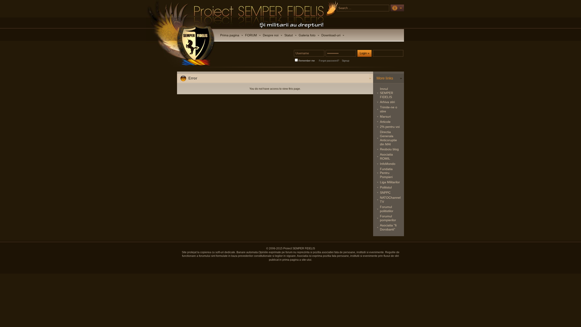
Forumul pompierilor (388, 218)
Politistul (386, 187)
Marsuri (385, 116)
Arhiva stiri (387, 102)
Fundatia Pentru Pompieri (386, 173)
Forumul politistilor (386, 209)
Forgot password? (329, 60)
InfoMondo (387, 164)
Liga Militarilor (390, 182)
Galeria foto (307, 35)
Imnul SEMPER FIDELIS (386, 93)
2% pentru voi (390, 127)
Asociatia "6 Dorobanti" (388, 227)
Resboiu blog (389, 149)
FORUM (251, 35)
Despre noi (270, 35)
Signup (345, 60)
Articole (385, 122)
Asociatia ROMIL (386, 156)
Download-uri (330, 35)
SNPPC (385, 192)
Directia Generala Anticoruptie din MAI (388, 138)
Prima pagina (229, 35)
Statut (288, 35)
